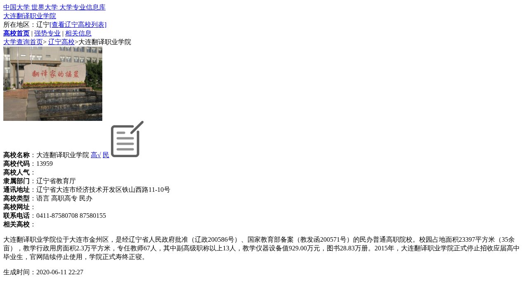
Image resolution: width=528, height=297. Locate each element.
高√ (96, 154)
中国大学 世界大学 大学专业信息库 (54, 7)
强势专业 (47, 33)
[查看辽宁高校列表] (78, 24)
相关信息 (78, 33)
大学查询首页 (23, 41)
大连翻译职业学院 (29, 15)
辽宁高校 (61, 41)
